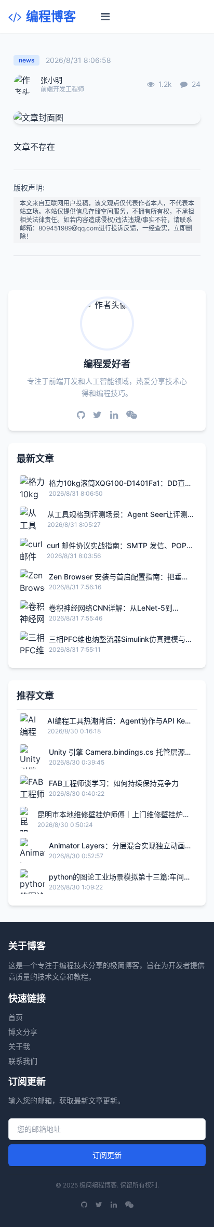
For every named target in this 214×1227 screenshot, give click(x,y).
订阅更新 (107, 1155)
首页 (15, 1017)
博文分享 (22, 1031)
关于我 (19, 1046)
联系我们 (22, 1060)
